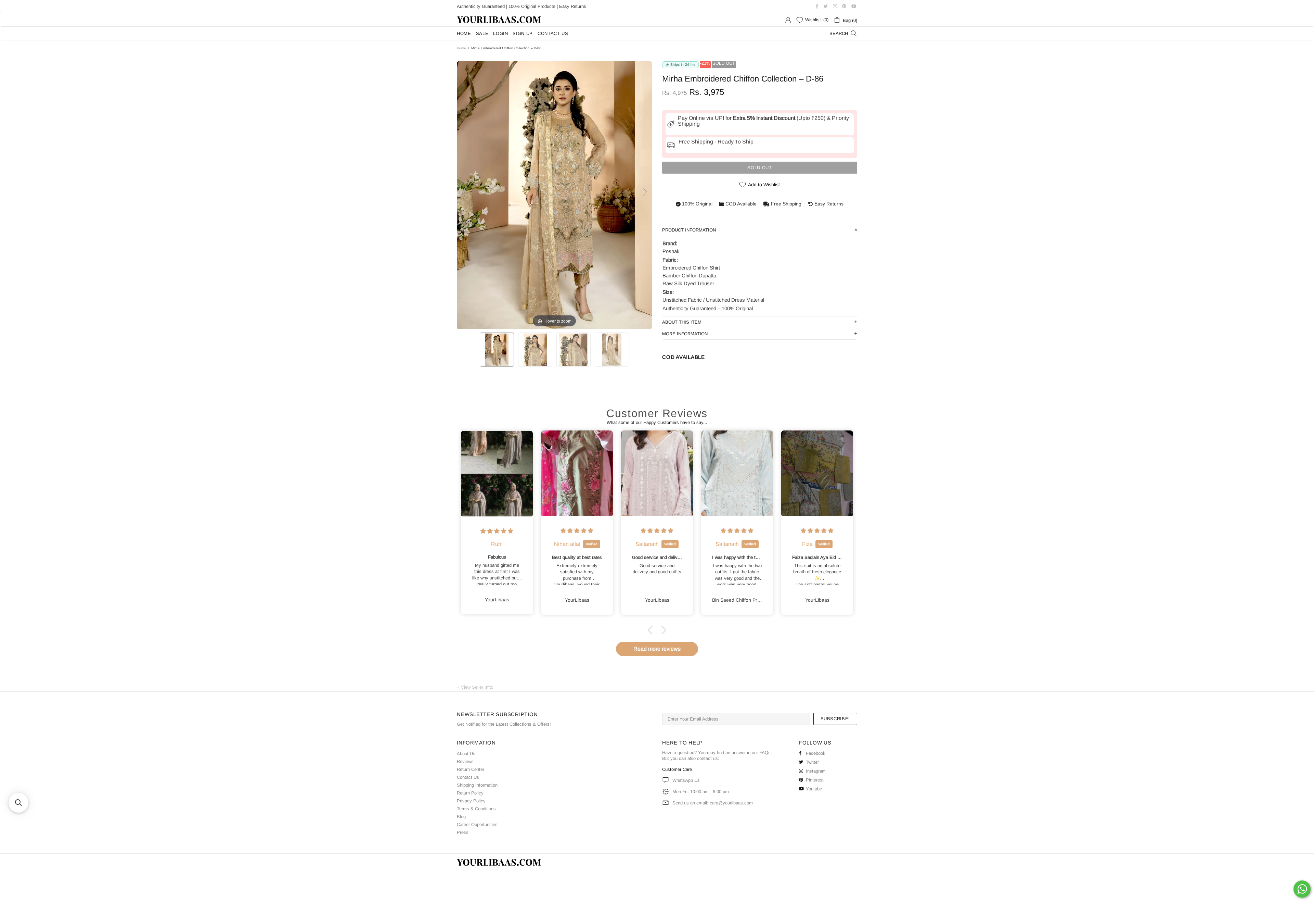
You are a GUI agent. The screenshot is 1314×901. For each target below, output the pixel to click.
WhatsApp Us (686, 780)
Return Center (470, 769)
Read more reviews (657, 649)
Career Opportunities (477, 824)
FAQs (765, 752)
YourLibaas (499, 19)
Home (461, 48)
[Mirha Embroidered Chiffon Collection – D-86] (497, 350)
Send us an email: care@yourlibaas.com (712, 802)
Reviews (465, 761)
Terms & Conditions (476, 808)
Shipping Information (477, 785)
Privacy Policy (471, 800)
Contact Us (468, 777)
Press (462, 832)
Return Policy (470, 793)
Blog (461, 816)
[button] (652, 630)
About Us (466, 753)
